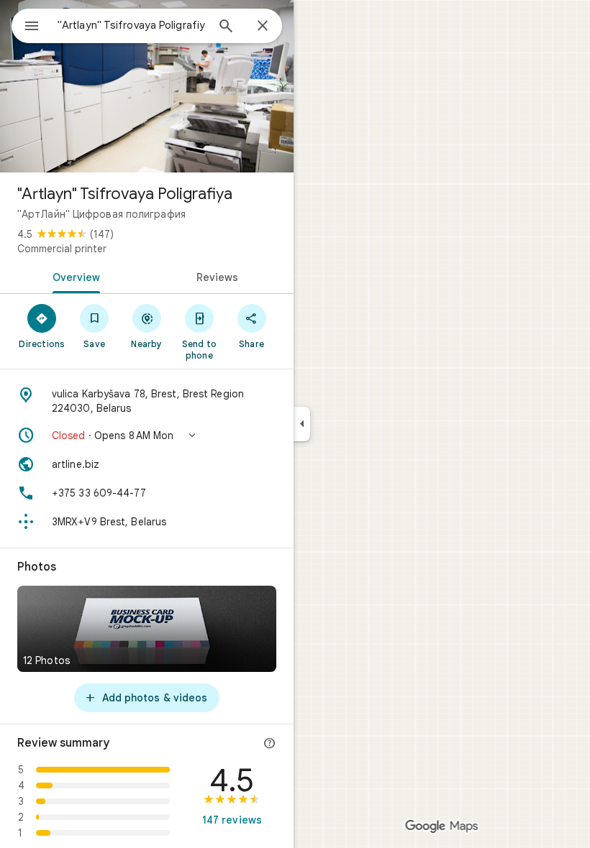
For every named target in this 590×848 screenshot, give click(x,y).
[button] (147, 435)
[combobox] (132, 25)
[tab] (73, 276)
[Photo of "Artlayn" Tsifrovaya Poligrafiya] (147, 86)
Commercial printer (61, 248)
